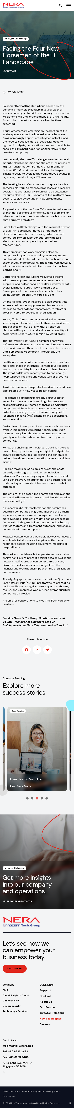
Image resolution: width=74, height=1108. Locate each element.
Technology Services (15, 1011)
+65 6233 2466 (18, 1057)
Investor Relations (52, 1013)
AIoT (5, 990)
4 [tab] (42, 798)
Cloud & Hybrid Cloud (16, 995)
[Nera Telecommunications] (13, 5)
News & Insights (51, 1018)
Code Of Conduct (11, 1091)
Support (45, 990)
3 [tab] (37, 798)
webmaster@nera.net (18, 1046)
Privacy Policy (53, 1091)
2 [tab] (32, 798)
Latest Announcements (17, 900)
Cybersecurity (11, 1005)
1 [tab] (27, 798)
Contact (45, 996)
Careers (45, 1024)
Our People (47, 1007)
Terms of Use (9, 1096)
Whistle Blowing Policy (33, 1091)
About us (46, 1002)
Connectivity (11, 1000)
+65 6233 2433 (18, 1051)
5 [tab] (46, 798)
